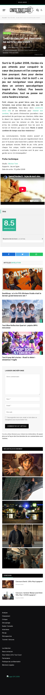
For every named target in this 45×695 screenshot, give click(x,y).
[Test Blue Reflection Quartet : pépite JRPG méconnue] (22, 311)
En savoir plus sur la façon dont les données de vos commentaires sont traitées (22, 436)
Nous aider (22, 2)
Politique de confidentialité (11, 661)
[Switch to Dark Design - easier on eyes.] (41, 10)
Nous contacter (7, 651)
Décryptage (6, 623)
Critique (4, 619)
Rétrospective (7, 636)
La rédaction (6, 648)
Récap (4, 633)
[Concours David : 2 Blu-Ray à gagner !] (8, 584)
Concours (8, 575)
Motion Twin (13, 164)
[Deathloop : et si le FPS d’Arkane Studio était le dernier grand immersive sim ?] (22, 279)
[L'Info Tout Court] (21, 10)
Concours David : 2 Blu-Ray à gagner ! (29, 581)
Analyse (5, 613)
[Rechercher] (37, 10)
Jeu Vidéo (7, 33)
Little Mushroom (13, 47)
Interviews (5, 629)
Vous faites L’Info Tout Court (12, 655)
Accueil (4, 17)
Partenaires (6, 658)
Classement (6, 616)
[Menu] (4, 10)
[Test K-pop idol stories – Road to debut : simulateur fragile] (22, 343)
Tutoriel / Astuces (8, 639)
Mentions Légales (8, 665)
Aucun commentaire (11, 50)
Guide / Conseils (7, 626)
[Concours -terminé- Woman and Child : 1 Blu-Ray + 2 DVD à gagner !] (8, 596)
